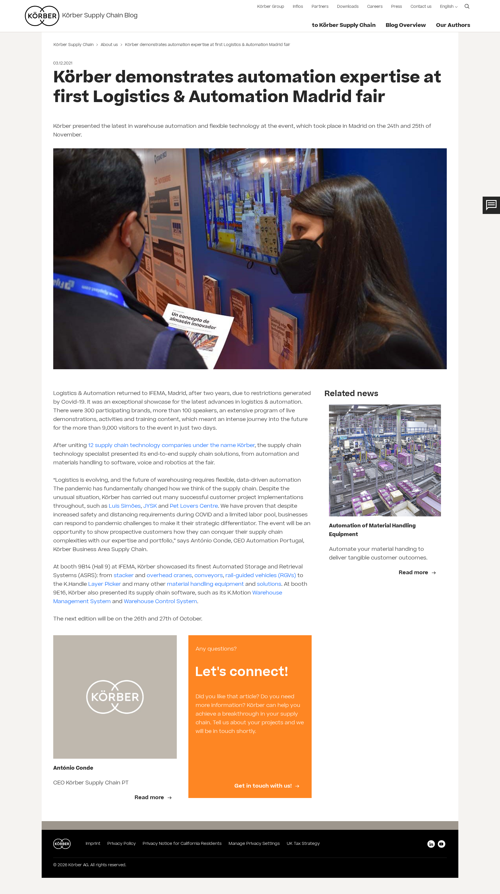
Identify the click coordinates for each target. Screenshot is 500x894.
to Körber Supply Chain (344, 25)
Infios (298, 7)
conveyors (208, 576)
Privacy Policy (121, 844)
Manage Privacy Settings (254, 844)
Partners (320, 7)
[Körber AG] (42, 16)
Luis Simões (125, 506)
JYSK (149, 506)
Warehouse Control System (160, 602)
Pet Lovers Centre (194, 506)
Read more (414, 573)
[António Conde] (115, 697)
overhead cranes (169, 576)
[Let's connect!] (250, 716)
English (446, 7)
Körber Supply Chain (74, 45)
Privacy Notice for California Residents (182, 844)
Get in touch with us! (263, 786)
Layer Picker (104, 584)
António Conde (73, 768)
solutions (269, 584)
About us (109, 45)
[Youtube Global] (442, 844)
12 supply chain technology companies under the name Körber (171, 445)
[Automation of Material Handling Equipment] (385, 460)
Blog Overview (406, 25)
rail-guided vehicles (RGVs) (260, 576)
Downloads (348, 7)
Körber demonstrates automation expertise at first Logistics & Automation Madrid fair (207, 45)
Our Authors (453, 25)
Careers (375, 7)
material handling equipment (205, 584)
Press (396, 7)
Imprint (93, 844)
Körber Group (270, 7)
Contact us (421, 7)
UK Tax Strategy (303, 844)
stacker (123, 576)
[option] (115, 722)
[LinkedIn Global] (431, 844)
